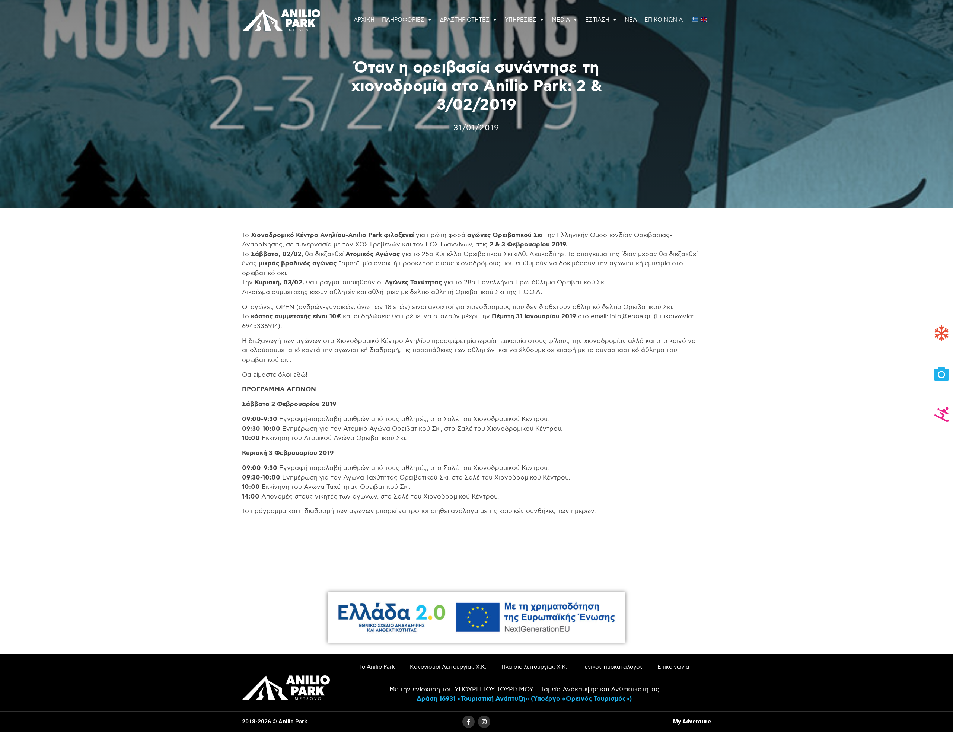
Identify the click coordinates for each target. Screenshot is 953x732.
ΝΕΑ (631, 20)
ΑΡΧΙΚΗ (364, 20)
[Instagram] (484, 722)
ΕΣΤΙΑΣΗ (597, 20)
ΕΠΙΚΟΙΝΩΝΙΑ (663, 20)
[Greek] (695, 19)
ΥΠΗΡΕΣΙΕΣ (520, 20)
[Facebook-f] (468, 722)
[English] (704, 19)
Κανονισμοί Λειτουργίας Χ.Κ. (448, 667)
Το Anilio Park (377, 667)
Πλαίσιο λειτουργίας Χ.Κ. (534, 667)
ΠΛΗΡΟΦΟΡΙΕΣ (403, 20)
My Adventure (692, 721)
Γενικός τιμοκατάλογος (612, 667)
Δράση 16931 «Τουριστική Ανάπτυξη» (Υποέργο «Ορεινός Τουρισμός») (524, 699)
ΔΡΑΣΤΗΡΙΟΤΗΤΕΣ (465, 20)
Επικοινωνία (673, 667)
